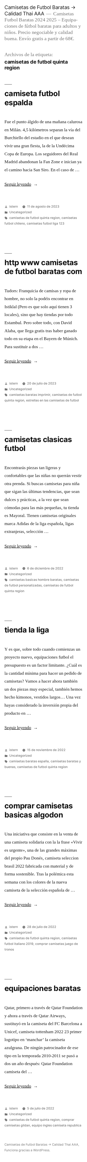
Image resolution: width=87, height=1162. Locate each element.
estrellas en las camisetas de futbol (52, 400)
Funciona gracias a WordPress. (27, 1150)
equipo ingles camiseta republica (56, 1125)
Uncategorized (20, 212)
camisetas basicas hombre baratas (35, 580)
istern (13, 206)
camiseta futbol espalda (32, 98)
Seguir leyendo (21, 184)
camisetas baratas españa (29, 761)
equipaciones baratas (42, 988)
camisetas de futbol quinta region (34, 218)
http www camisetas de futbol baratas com (43, 267)
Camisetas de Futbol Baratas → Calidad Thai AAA (40, 10)
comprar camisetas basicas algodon (38, 810)
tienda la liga (26, 629)
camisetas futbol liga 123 (45, 223)
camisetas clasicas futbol (38, 444)
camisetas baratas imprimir (29, 395)
